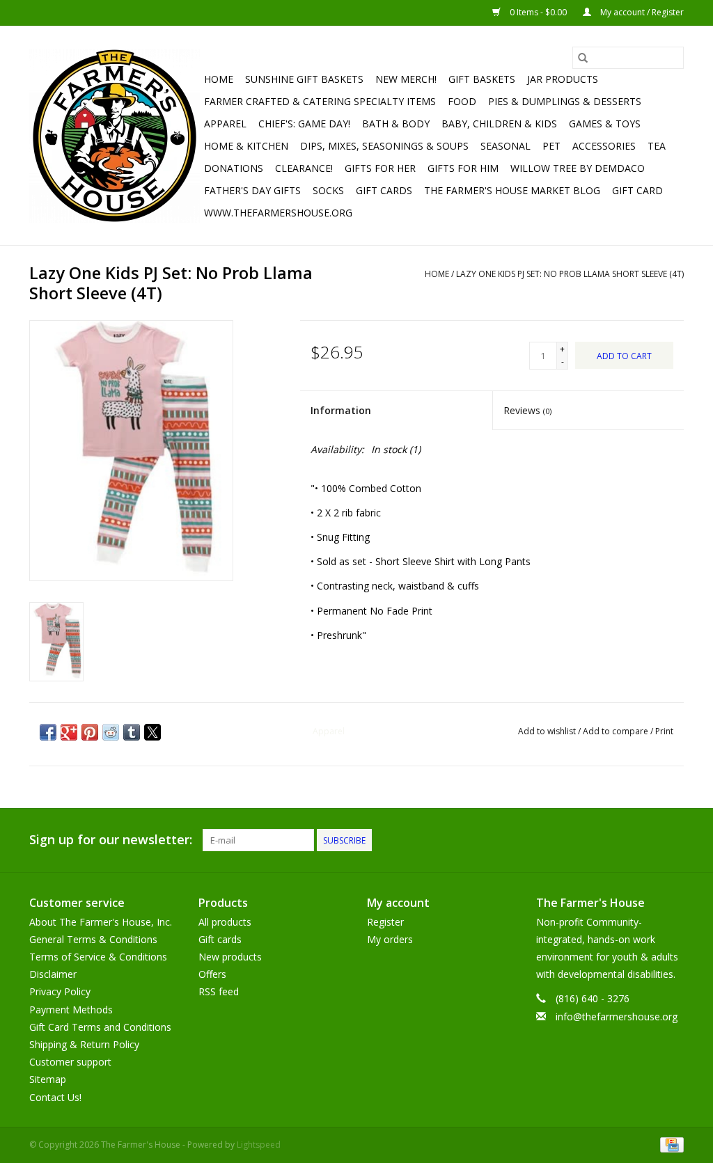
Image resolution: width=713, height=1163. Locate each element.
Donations (233, 168)
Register (385, 921)
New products (230, 956)
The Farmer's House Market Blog (512, 190)
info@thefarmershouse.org (616, 1016)
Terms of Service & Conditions (98, 956)
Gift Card (637, 190)
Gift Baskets (481, 79)
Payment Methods (71, 1009)
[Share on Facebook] (48, 732)
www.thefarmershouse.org (278, 212)
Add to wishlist (548, 731)
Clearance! (304, 168)
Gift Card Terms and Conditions (100, 1027)
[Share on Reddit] (110, 732)
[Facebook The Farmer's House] (622, 840)
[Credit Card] (669, 1144)
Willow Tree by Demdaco (577, 168)
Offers (212, 974)
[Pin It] (89, 732)
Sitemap (47, 1079)
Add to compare (616, 731)
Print (664, 731)
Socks (328, 190)
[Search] (582, 58)
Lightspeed (259, 1144)
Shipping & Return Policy (84, 1044)
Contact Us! (55, 1097)
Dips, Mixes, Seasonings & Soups (384, 145)
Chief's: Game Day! (304, 123)
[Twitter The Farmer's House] (647, 840)
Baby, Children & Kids (499, 123)
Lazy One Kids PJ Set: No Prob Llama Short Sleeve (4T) (570, 274)
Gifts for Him (463, 168)
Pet (551, 145)
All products (224, 921)
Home (218, 79)
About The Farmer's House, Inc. (100, 921)
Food (462, 101)
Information (341, 410)
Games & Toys (605, 123)
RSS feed (218, 991)
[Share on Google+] (69, 732)
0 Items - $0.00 (538, 12)
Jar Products (562, 79)
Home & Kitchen (246, 145)
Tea (657, 145)
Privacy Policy (60, 991)
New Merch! (406, 79)
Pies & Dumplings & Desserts (564, 101)
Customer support (70, 1061)
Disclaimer (53, 974)
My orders (390, 939)
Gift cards (384, 190)
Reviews (527, 410)
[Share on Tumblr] (131, 732)
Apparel (225, 123)
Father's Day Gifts (252, 190)
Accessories (604, 145)
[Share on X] (152, 732)
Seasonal (505, 145)
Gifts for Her (380, 168)
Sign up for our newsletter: (110, 839)
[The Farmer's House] (114, 136)
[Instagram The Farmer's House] (672, 840)
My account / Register (641, 12)
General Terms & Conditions (93, 939)
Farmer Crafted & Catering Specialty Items (320, 101)
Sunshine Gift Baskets (304, 79)
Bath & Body (396, 123)
